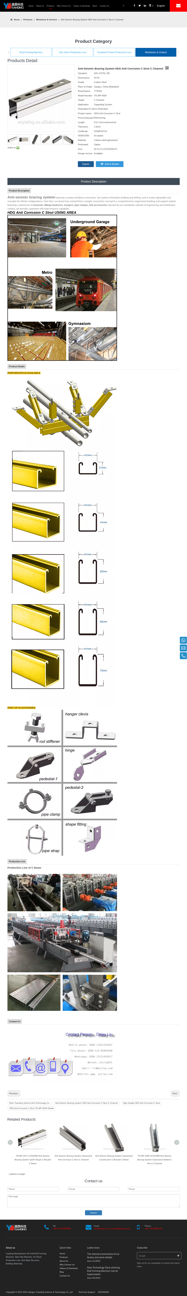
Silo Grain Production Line (72, 52)
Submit (93, 1213)
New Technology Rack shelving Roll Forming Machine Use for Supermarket (103, 1271)
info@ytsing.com (101, 1228)
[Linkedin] (145, 6)
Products (50, 6)
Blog (62, 1272)
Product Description (93, 181)
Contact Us (104, 6)
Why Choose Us (64, 6)
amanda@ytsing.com (120, 1228)
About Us (40, 6)
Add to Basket (112, 164)
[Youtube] (150, 6)
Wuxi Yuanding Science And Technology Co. (29, 1103)
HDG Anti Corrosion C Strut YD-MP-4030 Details (31, 1108)
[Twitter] (139, 6)
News (94, 6)
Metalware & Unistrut (156, 52)
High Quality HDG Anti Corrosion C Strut (141, 1103)
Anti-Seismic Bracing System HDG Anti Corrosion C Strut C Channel (86, 1103)
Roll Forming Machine (31, 52)
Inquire (85, 164)
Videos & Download (81, 6)
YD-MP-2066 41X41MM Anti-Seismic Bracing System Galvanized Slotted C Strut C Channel (114, 1160)
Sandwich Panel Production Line (114, 52)
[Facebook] (134, 6)
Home (31, 6)
